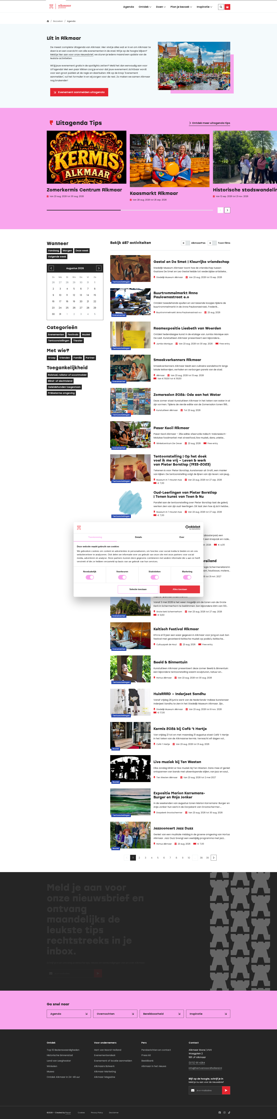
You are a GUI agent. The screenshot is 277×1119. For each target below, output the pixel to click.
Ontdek (144, 12)
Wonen (74, 3)
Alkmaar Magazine (104, 1077)
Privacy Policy (97, 1112)
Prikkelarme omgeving (61, 393)
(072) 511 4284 (197, 1062)
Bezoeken (56, 3)
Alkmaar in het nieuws (153, 1066)
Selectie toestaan (138, 589)
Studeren (114, 3)
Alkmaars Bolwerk (104, 1066)
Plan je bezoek (180, 12)
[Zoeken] (221, 13)
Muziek (86, 334)
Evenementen (56, 334)
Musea (50, 1071)
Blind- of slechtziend (60, 381)
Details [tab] (138, 537)
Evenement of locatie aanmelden (113, 1060)
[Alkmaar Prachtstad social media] (220, 1113)
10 (189, 857)
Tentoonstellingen (58, 340)
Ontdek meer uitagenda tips (211, 123)
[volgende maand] (98, 268)
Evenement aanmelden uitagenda (81, 92)
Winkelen (52, 1066)
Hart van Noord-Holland (107, 1050)
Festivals (73, 334)
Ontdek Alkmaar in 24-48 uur (63, 1077)
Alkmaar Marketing (105, 1071)
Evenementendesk (104, 1055)
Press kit (146, 1055)
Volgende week (57, 256)
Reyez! (68, 1112)
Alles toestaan (180, 589)
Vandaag (53, 250)
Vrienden (64, 357)
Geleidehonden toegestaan (64, 387)
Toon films (224, 243)
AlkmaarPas (198, 243)
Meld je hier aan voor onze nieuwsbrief (71, 54)
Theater (78, 340)
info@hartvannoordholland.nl (205, 1068)
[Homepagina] (48, 21)
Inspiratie (203, 12)
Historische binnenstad (60, 1055)
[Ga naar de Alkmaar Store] (227, 13)
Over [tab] (181, 537)
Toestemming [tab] (95, 537)
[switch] (122, 577)
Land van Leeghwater (59, 1060)
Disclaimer (113, 1112)
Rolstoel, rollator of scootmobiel (67, 375)
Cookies (81, 1112)
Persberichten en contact (156, 1050)
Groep (52, 357)
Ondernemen (94, 3)
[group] (86, 167)
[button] (223, 3)
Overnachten (106, 1014)
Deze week (82, 250)
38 (201, 857)
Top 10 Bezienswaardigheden (63, 1050)
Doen (159, 12)
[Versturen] (98, 975)
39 (207, 857)
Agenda (128, 12)
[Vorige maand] (51, 268)
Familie (78, 357)
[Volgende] (214, 858)
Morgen (67, 250)
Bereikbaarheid (153, 1014)
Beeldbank (147, 1060)
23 (53, 307)
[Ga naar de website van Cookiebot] (187, 528)
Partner (90, 357)
